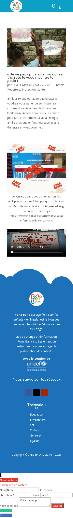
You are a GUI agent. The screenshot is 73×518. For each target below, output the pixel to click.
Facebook (6, 515)
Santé (41, 89)
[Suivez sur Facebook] (28, 392)
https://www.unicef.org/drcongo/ (30, 215)
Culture (34, 430)
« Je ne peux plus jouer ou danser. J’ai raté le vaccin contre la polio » (35, 78)
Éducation (36, 414)
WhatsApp (6, 510)
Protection (29, 89)
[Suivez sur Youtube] (44, 392)
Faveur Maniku (22, 85)
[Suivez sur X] (36, 392)
